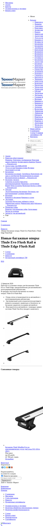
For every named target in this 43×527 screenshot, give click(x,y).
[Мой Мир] (9, 467)
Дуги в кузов (10, 168)
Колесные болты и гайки (32, 186)
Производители (11, 517)
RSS (2, 261)
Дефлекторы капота (12, 203)
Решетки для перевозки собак (16, 209)
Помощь (4, 490)
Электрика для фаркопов (22, 160)
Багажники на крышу (13, 174)
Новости (8, 500)
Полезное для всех (12, 180)
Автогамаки (32, 209)
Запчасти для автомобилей (15, 213)
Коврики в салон (27, 197)
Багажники (39, 44)
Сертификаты (10, 519)
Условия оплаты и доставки (15, 506)
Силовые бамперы (25, 193)
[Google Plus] (12, 467)
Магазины (9, 496)
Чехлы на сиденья (12, 211)
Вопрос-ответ (10, 515)
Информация (6, 488)
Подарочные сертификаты (15, 502)
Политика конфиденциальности (17, 510)
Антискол (38, 107)
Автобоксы (26, 174)
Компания (4, 486)
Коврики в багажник (13, 197)
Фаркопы (38, 24)
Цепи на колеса (16, 186)
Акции (7, 156)
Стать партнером (11, 498)
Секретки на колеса (12, 182)
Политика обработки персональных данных (21, 508)
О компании (10, 494)
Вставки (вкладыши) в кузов (19, 169)
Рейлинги (38, 115)
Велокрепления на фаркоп (15, 178)
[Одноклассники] (7, 467)
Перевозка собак (11, 207)
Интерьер (38, 99)
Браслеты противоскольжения (16, 183)
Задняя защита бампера (26, 162)
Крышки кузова (21, 168)
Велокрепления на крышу (29, 176)
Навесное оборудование (14, 158)
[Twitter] (5, 467)
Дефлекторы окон (27, 203)
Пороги (37, 32)
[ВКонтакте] (2, 467)
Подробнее (9, 459)
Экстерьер (38, 105)
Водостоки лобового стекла (23, 201)
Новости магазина (10, 476)
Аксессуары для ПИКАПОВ (16, 166)
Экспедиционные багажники (16, 191)
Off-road (38, 91)
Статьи (33, 133)
